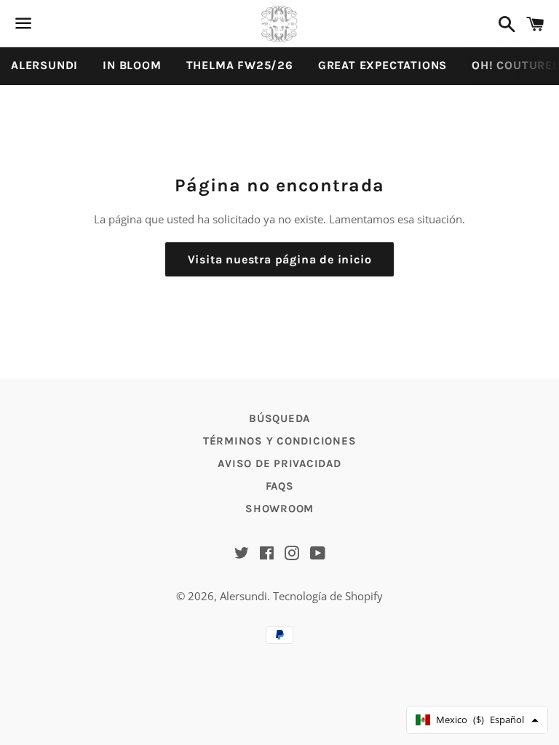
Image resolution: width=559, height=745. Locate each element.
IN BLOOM (132, 65)
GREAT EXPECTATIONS (382, 65)
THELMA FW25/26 (239, 65)
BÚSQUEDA (279, 418)
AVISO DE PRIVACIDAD (279, 463)
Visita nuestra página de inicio (280, 259)
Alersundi (243, 596)
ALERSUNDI (44, 65)
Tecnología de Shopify (328, 596)
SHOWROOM (279, 508)
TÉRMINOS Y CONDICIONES (280, 440)
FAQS (280, 486)
